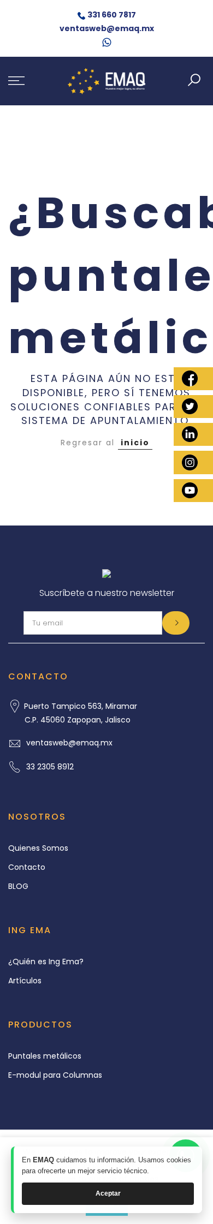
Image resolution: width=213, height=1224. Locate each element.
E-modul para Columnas (55, 1075)
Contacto (26, 867)
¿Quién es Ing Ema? (46, 961)
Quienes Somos (38, 848)
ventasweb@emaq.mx (107, 28)
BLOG (18, 886)
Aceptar (108, 1193)
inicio (135, 442)
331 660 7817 (111, 14)
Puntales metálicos (44, 1055)
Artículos (25, 980)
